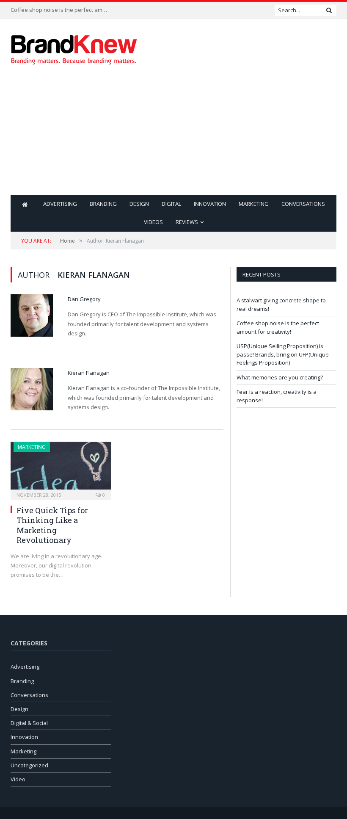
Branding (103, 204)
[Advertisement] (231, 135)
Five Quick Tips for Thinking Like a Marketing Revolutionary (52, 525)
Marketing (254, 204)
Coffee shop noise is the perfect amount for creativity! (61, 10)
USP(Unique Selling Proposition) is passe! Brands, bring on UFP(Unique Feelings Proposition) (283, 354)
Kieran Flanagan (89, 372)
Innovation (210, 204)
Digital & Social (29, 723)
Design (139, 204)
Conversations (303, 204)
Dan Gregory (84, 299)
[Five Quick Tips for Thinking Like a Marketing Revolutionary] (61, 468)
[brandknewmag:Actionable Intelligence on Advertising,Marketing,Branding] (74, 47)
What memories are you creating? (280, 377)
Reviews (187, 222)
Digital (171, 204)
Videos (153, 222)
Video (18, 779)
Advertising (60, 204)
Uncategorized (29, 765)
